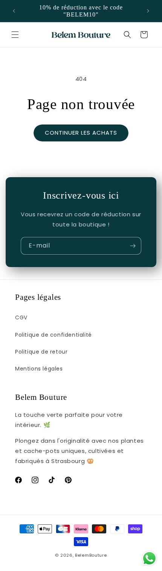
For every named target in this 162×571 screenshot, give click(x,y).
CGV (21, 317)
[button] (15, 34)
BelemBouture (91, 555)
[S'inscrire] (132, 246)
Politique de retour (41, 351)
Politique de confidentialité (53, 335)
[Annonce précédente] (14, 11)
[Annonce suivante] (148, 11)
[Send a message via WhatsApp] (149, 558)
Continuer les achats (81, 133)
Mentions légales (39, 368)
